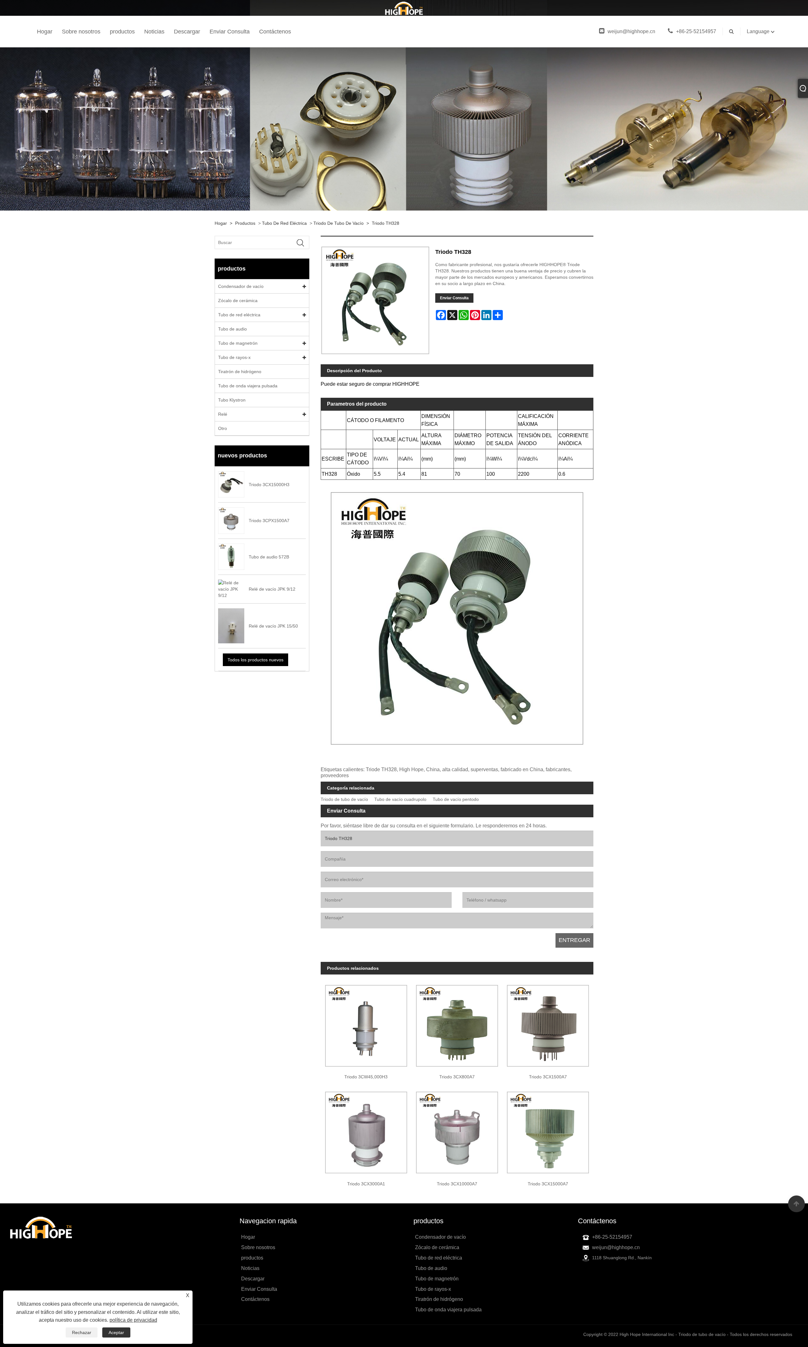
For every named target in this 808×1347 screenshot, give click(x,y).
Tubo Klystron (232, 399)
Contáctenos (275, 31)
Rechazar (81, 1332)
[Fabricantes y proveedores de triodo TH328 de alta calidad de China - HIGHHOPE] (404, 7)
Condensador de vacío (241, 286)
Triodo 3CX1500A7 (548, 1076)
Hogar (44, 31)
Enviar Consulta (230, 31)
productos (122, 31)
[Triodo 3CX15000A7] (547, 1130)
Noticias (154, 31)
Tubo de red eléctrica (284, 223)
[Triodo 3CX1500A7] (547, 1023)
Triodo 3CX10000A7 (457, 1183)
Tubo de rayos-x (234, 357)
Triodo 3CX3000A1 (366, 1183)
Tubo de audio (232, 328)
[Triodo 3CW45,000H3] (366, 1023)
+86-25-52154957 (696, 31)
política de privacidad (133, 1320)
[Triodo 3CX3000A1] (366, 1130)
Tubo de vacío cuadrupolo (400, 799)
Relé (222, 414)
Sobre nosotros (81, 31)
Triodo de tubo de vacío (338, 223)
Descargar (187, 31)
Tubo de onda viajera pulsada (247, 385)
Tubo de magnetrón (238, 343)
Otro (222, 428)
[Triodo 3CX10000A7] (457, 1130)
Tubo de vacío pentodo (456, 799)
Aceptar (116, 1332)
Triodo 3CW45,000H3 (366, 1076)
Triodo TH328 (385, 223)
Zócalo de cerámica (238, 300)
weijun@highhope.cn (631, 31)
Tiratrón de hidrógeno (239, 371)
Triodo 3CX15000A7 (548, 1183)
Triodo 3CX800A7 (457, 1076)
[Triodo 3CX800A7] (457, 1023)
